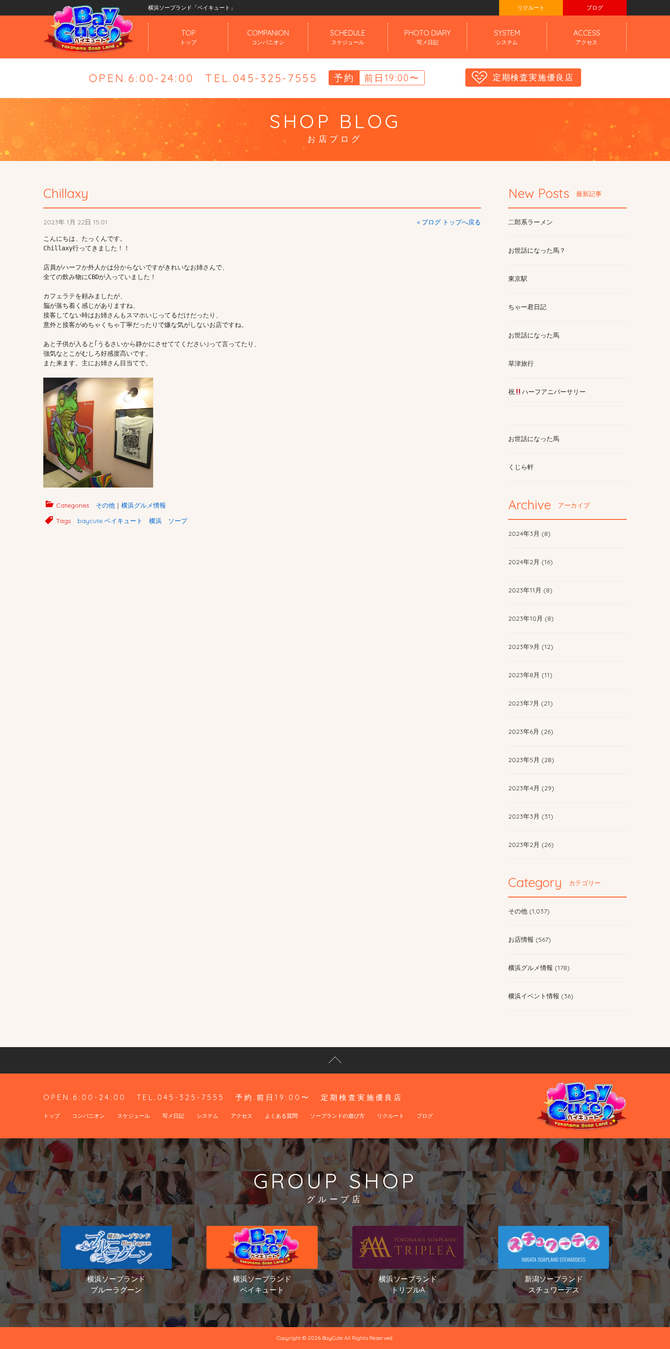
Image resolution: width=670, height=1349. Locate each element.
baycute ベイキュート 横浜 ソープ (132, 521)
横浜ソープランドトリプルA (408, 1284)
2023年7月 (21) (530, 703)
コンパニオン (88, 1115)
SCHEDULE (348, 37)
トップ (51, 1115)
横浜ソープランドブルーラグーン (116, 1284)
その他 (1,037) (529, 911)
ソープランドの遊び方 (337, 1115)
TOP (188, 37)
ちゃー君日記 (527, 307)
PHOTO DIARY (427, 37)
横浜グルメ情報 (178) (539, 968)
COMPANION (268, 37)
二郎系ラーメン (530, 222)
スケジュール (133, 1115)
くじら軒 (521, 467)
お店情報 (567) (529, 939)
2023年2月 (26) (531, 845)
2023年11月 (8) (530, 590)
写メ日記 (173, 1115)
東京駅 (517, 279)
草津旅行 (521, 363)
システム (207, 1115)
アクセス (242, 1115)
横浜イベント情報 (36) (540, 996)
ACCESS (586, 37)
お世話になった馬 (533, 335)
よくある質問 (281, 1115)
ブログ (595, 7)
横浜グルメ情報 (143, 505)
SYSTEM (507, 37)
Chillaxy (65, 193)
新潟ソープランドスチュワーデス (554, 1284)
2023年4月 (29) (531, 788)
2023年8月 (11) (530, 675)
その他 (105, 505)
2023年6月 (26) (530, 731)
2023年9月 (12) (530, 647)
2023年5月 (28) (531, 760)
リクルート (531, 7)
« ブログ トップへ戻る (449, 222)
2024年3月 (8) (529, 533)
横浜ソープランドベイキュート (262, 1284)
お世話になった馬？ (537, 250)
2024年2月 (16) (530, 562)
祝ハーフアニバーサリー (547, 392)
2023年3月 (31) (530, 816)
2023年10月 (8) (531, 618)
